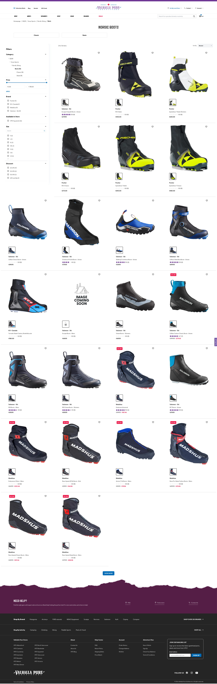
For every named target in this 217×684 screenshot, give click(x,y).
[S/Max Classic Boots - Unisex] (27, 222)
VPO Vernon (38, 658)
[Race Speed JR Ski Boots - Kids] (81, 443)
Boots (49, 21)
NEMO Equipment (73, 619)
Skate (84, 35)
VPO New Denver (19, 664)
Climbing (44, 630)
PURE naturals (57, 619)
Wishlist (121, 652)
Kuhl (116, 619)
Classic (36, 35)
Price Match (98, 655)
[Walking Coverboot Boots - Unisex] (135, 222)
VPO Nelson (17, 661)
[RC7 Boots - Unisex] (189, 370)
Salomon (107, 619)
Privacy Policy (30, 682)
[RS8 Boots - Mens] (27, 370)
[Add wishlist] (99, 53)
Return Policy (99, 648)
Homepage (17, 21)
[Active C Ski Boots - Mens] (135, 443)
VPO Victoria (38, 661)
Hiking (54, 630)
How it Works (147, 645)
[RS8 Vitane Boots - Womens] (81, 370)
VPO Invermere (18, 655)
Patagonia (33, 619)
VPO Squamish (39, 652)
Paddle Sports (66, 630)
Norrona (96, 619)
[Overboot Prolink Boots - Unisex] (81, 222)
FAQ (129, 603)
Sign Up (145, 648)
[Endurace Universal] (135, 370)
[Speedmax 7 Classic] (188, 148)
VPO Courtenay (18, 652)
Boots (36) (18, 69)
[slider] (6, 82)
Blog (29, 8)
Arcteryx (45, 619)
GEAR (24, 21)
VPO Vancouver (39, 655)
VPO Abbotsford (19, 645)
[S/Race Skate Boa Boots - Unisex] (189, 222)
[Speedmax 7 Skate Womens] (188, 74)
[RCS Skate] (134, 74)
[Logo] (108, 6)
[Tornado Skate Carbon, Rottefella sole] (27, 296)
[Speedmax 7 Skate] (134, 148)
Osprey (125, 619)
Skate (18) (19, 75)
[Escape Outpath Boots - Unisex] (81, 74)
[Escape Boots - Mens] (81, 296)
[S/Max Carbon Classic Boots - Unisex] (189, 296)
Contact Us (194, 603)
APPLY (8, 91)
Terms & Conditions (149, 655)
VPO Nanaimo (18, 658)
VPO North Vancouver (41, 645)
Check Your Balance (149, 652)
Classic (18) (20, 72)
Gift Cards (44, 8)
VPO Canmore (18, 648)
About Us (73, 648)
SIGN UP (196, 655)
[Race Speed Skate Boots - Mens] (81, 517)
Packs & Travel (81, 630)
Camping (33, 630)
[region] (187, 673)
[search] (194, 16)
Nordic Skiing (41, 21)
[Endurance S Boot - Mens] (27, 443)
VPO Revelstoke (39, 648)
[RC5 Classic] (81, 148)
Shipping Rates (99, 652)
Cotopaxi (136, 619)
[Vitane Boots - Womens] (135, 296)
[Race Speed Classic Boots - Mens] (27, 517)
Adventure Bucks (20, 8)
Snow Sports (32, 21)
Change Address (124, 648)
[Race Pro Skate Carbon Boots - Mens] (189, 443)
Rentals (36, 8)
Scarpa (86, 619)
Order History (123, 645)
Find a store (160, 603)
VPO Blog (74, 652)
